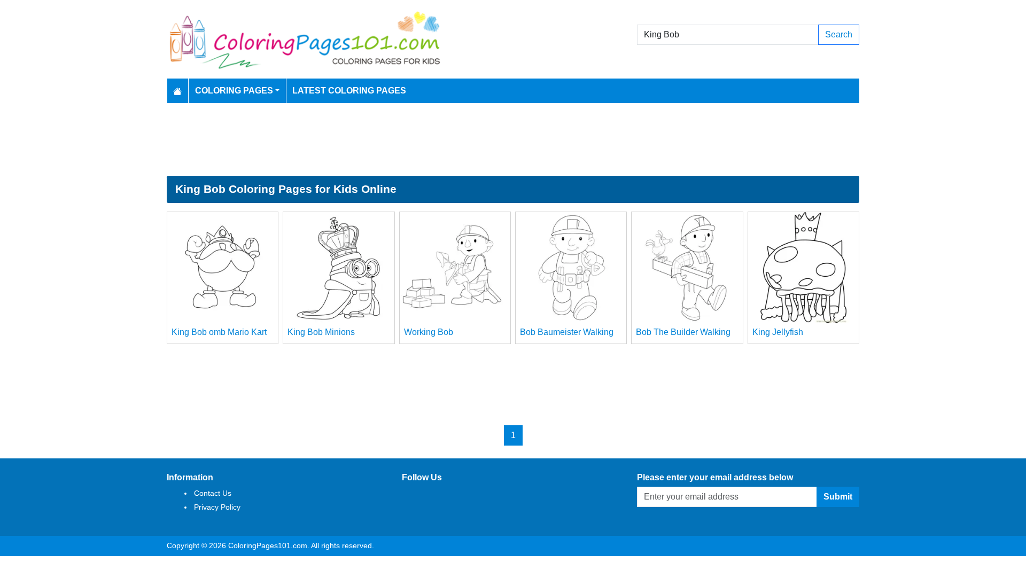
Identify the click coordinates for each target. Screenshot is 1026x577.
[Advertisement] (513, 139)
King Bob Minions (321, 332)
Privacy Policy (217, 507)
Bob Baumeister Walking (566, 332)
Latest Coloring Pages (349, 90)
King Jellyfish (777, 332)
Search (838, 34)
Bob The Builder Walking (683, 332)
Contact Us (212, 493)
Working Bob (428, 332)
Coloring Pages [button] (234, 90)
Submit (837, 496)
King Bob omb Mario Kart (219, 332)
